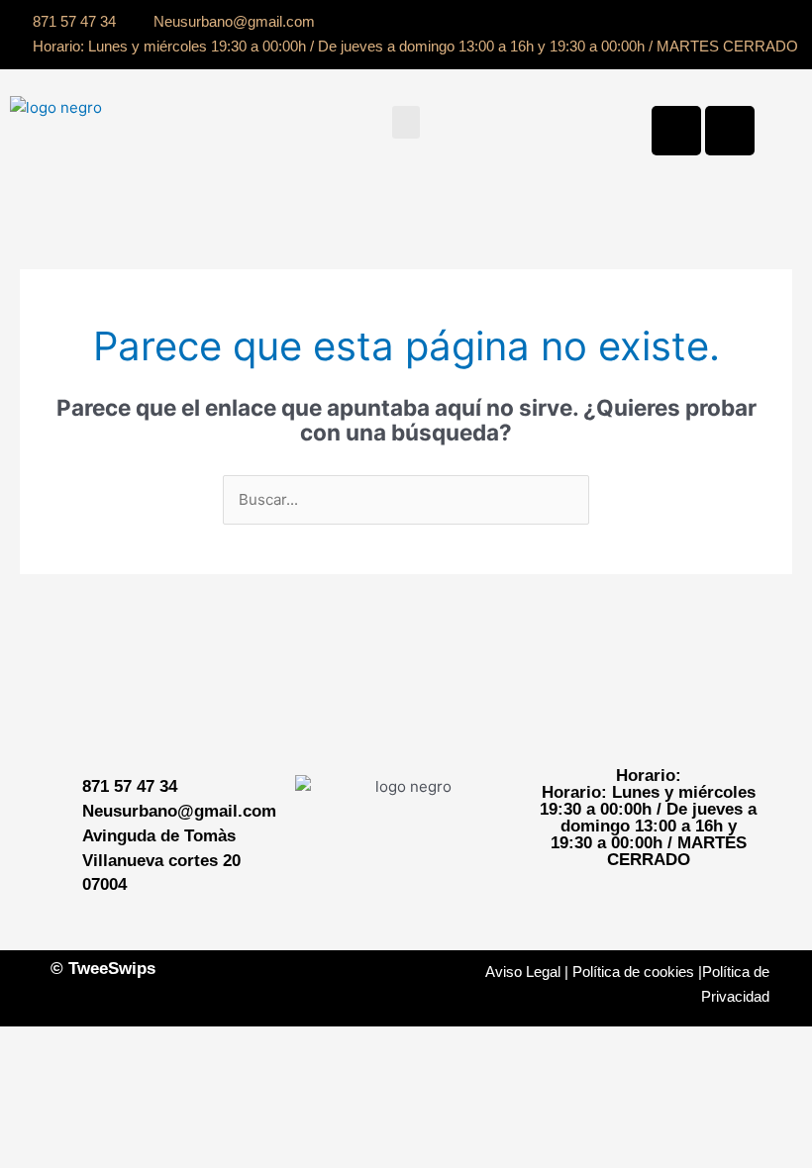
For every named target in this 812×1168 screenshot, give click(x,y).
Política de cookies (633, 971)
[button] (406, 122)
